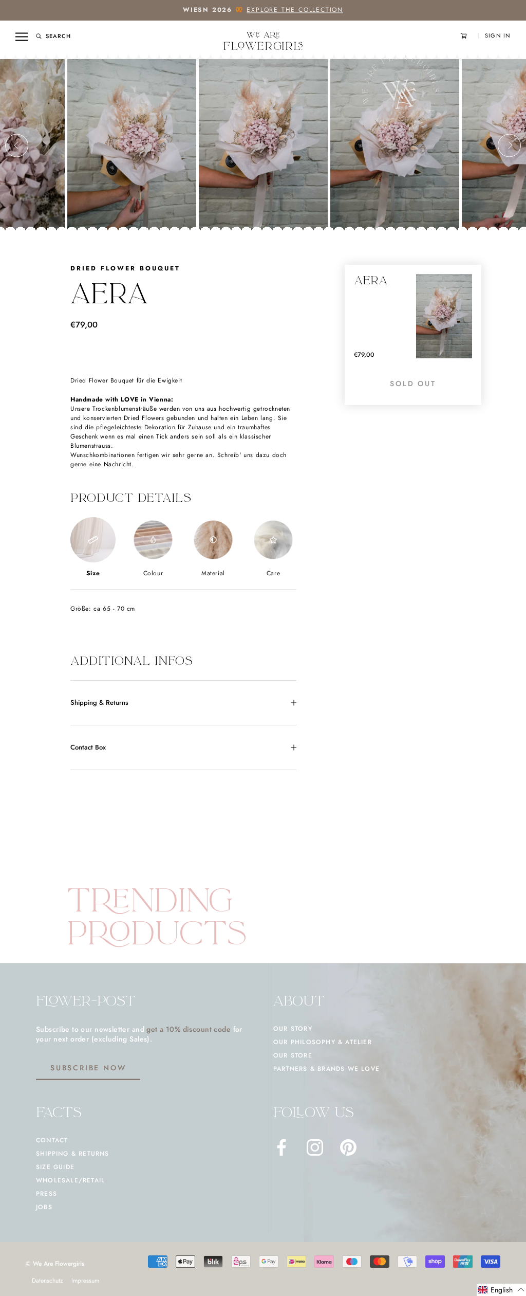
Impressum (85, 1280)
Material (213, 573)
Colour (153, 573)
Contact (52, 1140)
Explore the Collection (295, 9)
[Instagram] (315, 1147)
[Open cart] (469, 36)
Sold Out (413, 383)
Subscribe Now (88, 1068)
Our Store (292, 1055)
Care (273, 573)
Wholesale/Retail (70, 1180)
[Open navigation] (21, 36)
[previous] (16, 145)
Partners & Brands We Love (326, 1069)
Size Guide (55, 1167)
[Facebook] (281, 1147)
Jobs (44, 1207)
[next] (509, 145)
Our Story (292, 1029)
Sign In (498, 36)
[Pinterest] (348, 1147)
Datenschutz (47, 1280)
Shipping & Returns (99, 702)
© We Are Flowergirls (55, 1263)
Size (93, 573)
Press (46, 1194)
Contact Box (88, 747)
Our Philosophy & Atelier (322, 1042)
